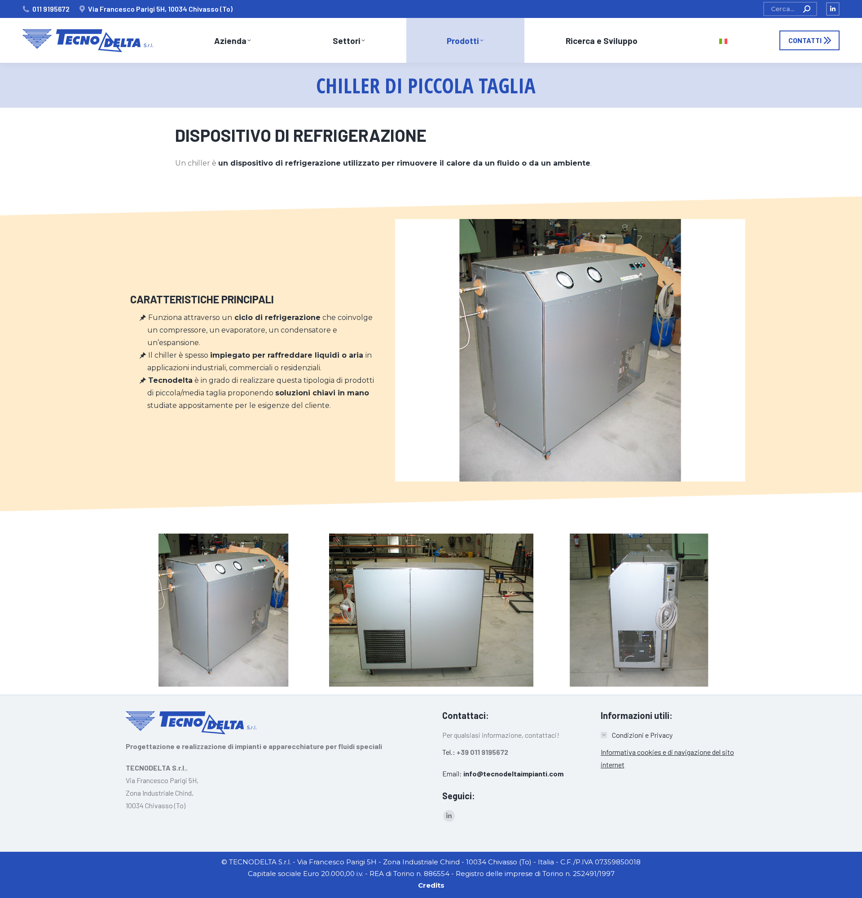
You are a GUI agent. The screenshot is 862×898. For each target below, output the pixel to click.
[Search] (806, 9)
